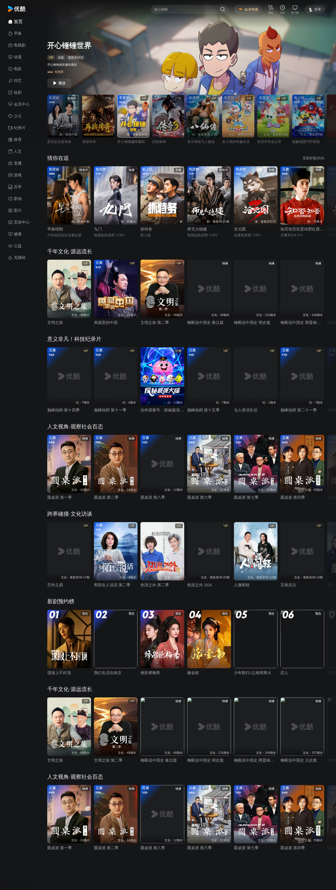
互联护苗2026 (313, 158)
